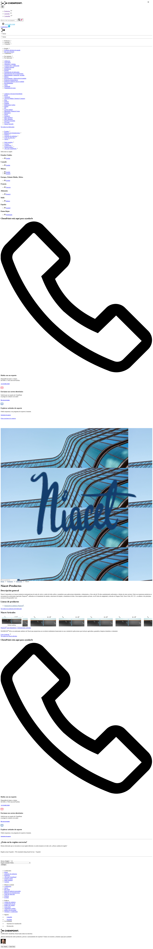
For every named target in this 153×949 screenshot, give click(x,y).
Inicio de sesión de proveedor (12, 891)
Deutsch (8, 194)
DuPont (6, 101)
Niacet (6, 114)
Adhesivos (7, 61)
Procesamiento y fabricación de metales (15, 78)
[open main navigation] (2, 6)
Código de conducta (9, 902)
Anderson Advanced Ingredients (13, 93)
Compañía (7, 16)
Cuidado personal (9, 67)
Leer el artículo (5, 634)
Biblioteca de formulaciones (12, 893)
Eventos (6, 897)
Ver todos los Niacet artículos (9, 636)
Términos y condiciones (11, 911)
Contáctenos (7, 886)
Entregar (3, 864)
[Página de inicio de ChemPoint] (2, 4)
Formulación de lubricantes (11, 72)
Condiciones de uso (9, 903)
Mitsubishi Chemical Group (12, 111)
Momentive (7, 113)
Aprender (7, 13)
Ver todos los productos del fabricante (11, 608)
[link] (8, 917)
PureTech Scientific (9, 120)
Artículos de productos (10, 874)
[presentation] (12, 923)
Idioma (3, 861)
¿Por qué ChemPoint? (10, 877)
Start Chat (12, 946)
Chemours (7, 97)
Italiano (8, 201)
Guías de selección (9, 894)
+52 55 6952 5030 (10, 24)
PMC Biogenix (8, 119)
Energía (6, 70)
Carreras (6, 882)
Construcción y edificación (11, 65)
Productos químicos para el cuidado (14, 81)
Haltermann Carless (9, 105)
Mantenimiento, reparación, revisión (14, 75)
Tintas (6, 84)
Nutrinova (7, 116)
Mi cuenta (7, 889)
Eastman (6, 103)
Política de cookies (9, 905)
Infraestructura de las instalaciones (13, 73)
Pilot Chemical (8, 117)
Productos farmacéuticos (11, 80)
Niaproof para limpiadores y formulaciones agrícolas (16, 628)
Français (8, 187)
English (8, 158)
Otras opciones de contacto (8, 418)
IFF (5, 108)
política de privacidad (10, 910)
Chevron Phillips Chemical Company (14, 98)
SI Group (6, 122)
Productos (7, 11)
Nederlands (9, 214)
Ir (18, 580)
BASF (6, 95)
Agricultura (7, 62)
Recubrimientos (8, 83)
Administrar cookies (9, 908)
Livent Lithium (8, 109)
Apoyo (6, 888)
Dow (5, 100)
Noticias (6, 896)
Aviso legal (7, 907)
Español (8, 173)
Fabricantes (19, 581)
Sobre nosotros (8, 880)
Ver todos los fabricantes (7, 127)
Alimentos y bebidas (10, 64)
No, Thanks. (4, 946)
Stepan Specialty (9, 124)
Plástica (6, 77)
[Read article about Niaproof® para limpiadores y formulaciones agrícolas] (76, 621)
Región (3, 863)
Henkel (6, 106)
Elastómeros (7, 69)
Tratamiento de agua (10, 88)
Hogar (2, 581)
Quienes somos (8, 878)
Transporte (7, 86)
